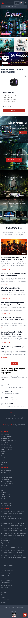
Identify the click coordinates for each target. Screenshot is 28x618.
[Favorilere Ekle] (25, 78)
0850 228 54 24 (7, 424)
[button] (26, 23)
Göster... (3, 379)
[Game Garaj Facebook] (9, 418)
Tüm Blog (14, 363)
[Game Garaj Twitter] (15, 418)
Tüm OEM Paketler (12, 159)
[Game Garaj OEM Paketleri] (14, 129)
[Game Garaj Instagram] (12, 418)
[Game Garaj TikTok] (19, 418)
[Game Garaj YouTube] (5, 418)
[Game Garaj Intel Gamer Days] (14, 52)
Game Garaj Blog (14, 228)
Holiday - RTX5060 (8, 92)
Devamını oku (4, 269)
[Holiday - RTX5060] (14, 82)
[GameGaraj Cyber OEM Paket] (14, 23)
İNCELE (13, 110)
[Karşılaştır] (25, 76)
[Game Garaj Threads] (22, 418)
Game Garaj (11, 607)
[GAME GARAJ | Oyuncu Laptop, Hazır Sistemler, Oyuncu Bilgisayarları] (7, 3)
